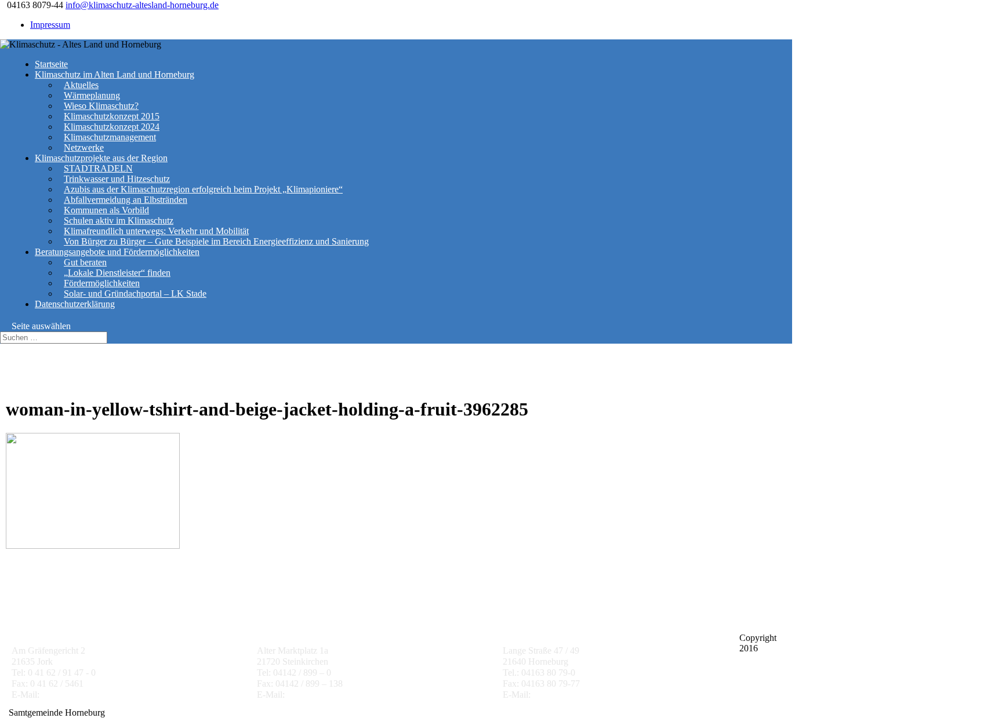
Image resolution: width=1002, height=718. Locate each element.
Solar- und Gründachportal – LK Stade (135, 293)
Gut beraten (85, 262)
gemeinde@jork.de (76, 694)
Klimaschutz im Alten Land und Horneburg (114, 74)
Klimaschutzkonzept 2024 (111, 127)
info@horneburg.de (569, 694)
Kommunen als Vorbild (106, 210)
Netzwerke (84, 147)
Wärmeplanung (92, 95)
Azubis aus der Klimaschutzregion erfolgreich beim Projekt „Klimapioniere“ (203, 189)
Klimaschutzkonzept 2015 (111, 116)
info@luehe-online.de (326, 694)
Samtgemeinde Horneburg (555, 627)
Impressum (50, 25)
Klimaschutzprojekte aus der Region (101, 158)
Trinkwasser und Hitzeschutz (117, 179)
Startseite (51, 64)
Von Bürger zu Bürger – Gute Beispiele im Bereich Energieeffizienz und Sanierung (216, 241)
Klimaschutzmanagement (110, 137)
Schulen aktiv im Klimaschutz (118, 220)
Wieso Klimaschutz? (101, 106)
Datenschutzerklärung (75, 304)
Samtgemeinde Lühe (297, 627)
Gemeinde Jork (42, 627)
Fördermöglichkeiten (102, 283)
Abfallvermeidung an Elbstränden (125, 200)
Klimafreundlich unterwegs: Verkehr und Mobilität (156, 231)
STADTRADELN (98, 168)
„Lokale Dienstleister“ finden (117, 273)
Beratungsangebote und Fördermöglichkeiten (117, 252)
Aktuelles (81, 85)
